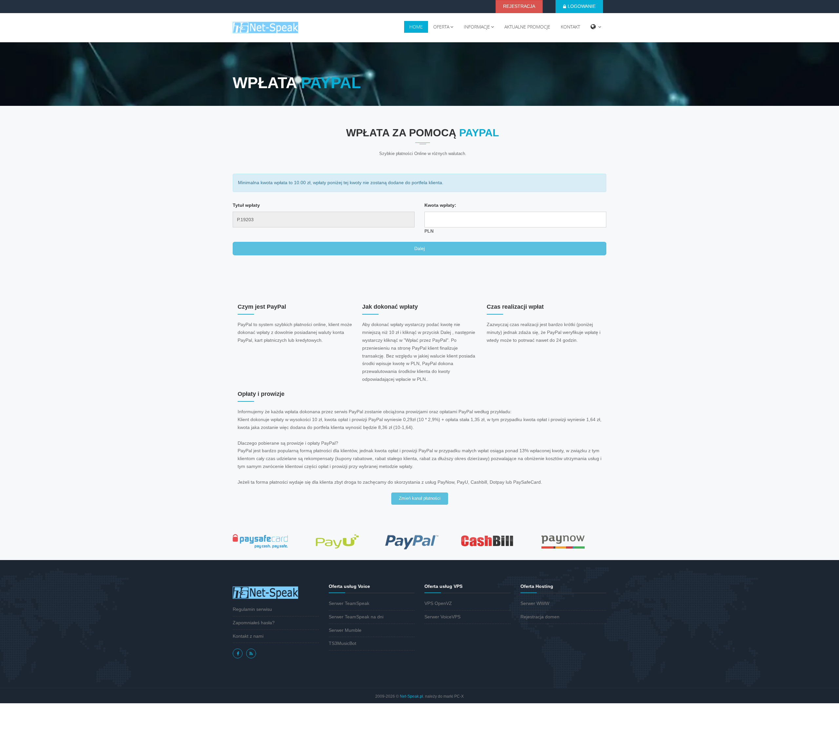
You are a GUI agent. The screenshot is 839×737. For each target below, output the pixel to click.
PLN (429, 231)
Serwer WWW (534, 603)
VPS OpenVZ (438, 603)
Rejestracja (519, 6)
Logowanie (581, 6)
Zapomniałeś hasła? (254, 622)
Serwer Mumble (345, 630)
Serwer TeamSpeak (349, 603)
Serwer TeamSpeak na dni (356, 616)
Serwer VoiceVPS (442, 616)
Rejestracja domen (539, 616)
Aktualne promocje (527, 27)
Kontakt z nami (248, 636)
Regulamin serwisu (252, 609)
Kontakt (570, 27)
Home (416, 27)
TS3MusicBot (342, 643)
